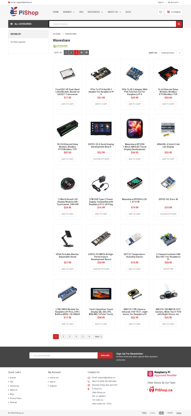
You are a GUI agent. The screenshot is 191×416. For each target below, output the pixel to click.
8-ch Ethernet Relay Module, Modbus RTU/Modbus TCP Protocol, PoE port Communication (168, 94)
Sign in (161, 2)
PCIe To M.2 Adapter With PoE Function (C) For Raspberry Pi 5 (135, 92)
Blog (128, 12)
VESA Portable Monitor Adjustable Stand (68, 255)
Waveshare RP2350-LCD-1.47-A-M (134, 200)
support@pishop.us (24, 2)
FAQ (81, 12)
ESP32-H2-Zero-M (168, 199)
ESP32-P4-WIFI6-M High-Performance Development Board (101, 257)
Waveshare (71, 34)
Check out (54, 378)
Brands (67, 12)
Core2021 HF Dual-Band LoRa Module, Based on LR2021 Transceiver (67, 92)
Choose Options (101, 159)
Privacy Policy (15, 398)
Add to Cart (67, 104)
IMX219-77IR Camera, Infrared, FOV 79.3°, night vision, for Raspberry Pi (135, 312)
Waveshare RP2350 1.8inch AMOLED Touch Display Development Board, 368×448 (135, 148)
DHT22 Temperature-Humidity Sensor (135, 255)
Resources (94, 12)
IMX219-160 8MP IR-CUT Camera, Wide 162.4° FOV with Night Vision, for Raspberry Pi (168, 313)
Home (56, 12)
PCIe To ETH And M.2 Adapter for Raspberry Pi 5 (101, 92)
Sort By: (153, 53)
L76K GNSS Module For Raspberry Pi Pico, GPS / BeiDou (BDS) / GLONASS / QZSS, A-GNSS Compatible (68, 314)
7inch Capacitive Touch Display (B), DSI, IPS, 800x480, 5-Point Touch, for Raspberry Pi (101, 313)
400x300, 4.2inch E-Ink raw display (168, 145)
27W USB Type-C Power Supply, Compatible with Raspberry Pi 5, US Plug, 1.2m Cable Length (101, 203)
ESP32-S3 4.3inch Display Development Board (101, 145)
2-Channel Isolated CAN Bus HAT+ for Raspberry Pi (168, 257)
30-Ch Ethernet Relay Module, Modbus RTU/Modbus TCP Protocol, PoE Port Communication (68, 149)
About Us (113, 12)
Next (97, 336)
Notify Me (168, 269)
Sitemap (13, 402)
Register (53, 386)
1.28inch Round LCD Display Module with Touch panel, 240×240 (68, 202)
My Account (173, 2)
